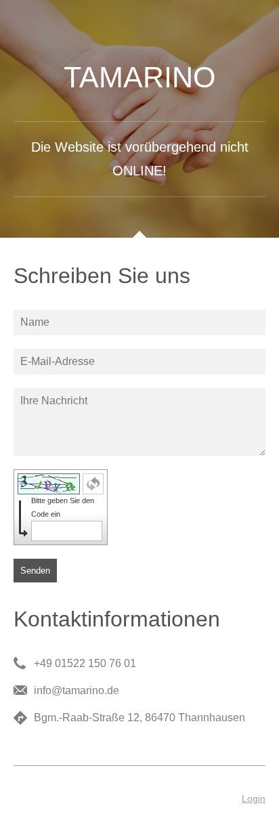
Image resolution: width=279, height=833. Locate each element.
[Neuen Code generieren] (93, 483)
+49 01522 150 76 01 (85, 663)
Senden (35, 570)
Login (253, 798)
